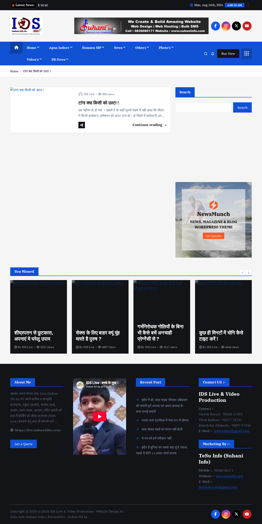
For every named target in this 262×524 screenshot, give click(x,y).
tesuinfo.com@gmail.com (218, 487)
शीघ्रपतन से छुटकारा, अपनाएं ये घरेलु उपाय (33, 335)
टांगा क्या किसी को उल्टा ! (37, 71)
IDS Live (89, 94)
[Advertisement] (213, 147)
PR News (58, 59)
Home (31, 47)
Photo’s (165, 47)
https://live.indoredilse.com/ (37, 430)
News (118, 47)
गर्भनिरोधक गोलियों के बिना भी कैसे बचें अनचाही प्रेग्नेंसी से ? (160, 332)
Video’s (33, 59)
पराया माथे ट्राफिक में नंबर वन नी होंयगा (165, 420)
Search (185, 92)
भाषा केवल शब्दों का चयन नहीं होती (162, 429)
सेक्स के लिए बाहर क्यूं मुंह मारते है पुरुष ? (98, 335)
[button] (243, 272)
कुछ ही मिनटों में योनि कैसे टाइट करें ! (221, 335)
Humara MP (91, 47)
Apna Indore (59, 47)
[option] (38, 317)
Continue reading (148, 124)
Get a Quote (24, 444)
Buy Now (228, 53)
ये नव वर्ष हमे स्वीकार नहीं (156, 438)
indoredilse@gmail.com (232, 431)
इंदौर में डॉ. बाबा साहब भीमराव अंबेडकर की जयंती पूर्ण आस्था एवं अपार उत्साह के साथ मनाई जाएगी (161, 406)
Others (140, 47)
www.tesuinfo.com (229, 476)
